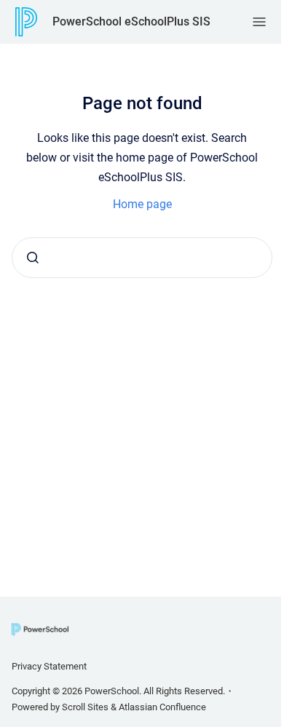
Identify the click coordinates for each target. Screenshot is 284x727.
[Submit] (32, 257)
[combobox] (142, 257)
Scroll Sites (85, 707)
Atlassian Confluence (162, 707)
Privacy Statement (49, 666)
